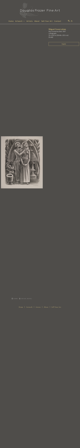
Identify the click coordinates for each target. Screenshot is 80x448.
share (15, 298)
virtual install (26, 298)
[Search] (69, 21)
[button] (20, 21)
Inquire (64, 44)
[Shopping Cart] (71, 21)
